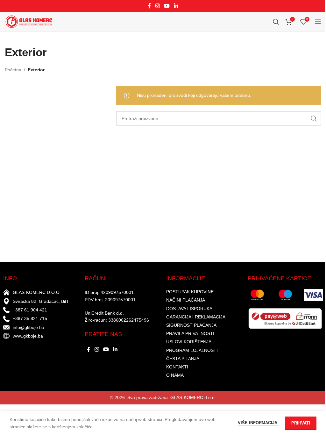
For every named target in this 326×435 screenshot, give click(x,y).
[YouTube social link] (167, 6)
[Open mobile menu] (318, 21)
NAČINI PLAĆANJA (185, 300)
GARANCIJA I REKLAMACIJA (195, 316)
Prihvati (300, 423)
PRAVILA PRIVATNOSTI (190, 333)
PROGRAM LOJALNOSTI (192, 350)
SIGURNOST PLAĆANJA (191, 325)
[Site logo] (29, 21)
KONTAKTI (177, 366)
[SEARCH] (314, 118)
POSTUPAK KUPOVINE (190, 291)
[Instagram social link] (157, 6)
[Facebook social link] (149, 6)
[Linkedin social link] (176, 6)
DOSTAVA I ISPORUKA (189, 308)
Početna (13, 69)
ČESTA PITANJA (182, 358)
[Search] (276, 21)
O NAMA (175, 375)
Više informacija (258, 422)
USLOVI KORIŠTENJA (188, 341)
